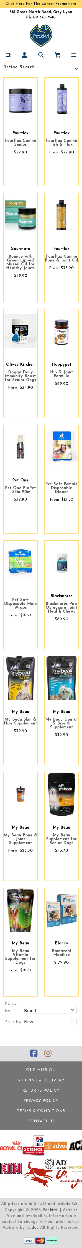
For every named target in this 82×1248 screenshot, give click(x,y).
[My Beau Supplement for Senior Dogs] (61, 794)
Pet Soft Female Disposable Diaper (61, 488)
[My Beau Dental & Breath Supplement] (61, 678)
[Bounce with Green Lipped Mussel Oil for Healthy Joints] (20, 215)
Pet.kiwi (50, 1210)
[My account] (25, 55)
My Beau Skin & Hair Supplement (20, 721)
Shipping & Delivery (41, 1080)
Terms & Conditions (41, 1111)
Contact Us (41, 1121)
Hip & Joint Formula (61, 374)
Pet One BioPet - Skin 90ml (20, 490)
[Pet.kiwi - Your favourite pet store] (41, 35)
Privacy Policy (41, 1101)
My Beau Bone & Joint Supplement (20, 839)
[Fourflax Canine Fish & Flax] (61, 99)
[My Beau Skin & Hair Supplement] (20, 678)
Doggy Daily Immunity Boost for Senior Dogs (20, 376)
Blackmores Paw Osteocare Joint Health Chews (61, 607)
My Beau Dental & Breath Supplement (61, 723)
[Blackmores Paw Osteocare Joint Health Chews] (61, 562)
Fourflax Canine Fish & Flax (61, 143)
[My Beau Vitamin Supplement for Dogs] (20, 909)
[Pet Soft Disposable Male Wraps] (20, 562)
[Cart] (57, 55)
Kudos (32, 1228)
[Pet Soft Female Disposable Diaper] (61, 446)
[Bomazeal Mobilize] (61, 909)
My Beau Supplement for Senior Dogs (61, 839)
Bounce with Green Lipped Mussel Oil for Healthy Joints (20, 262)
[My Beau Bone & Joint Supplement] (20, 794)
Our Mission (41, 1070)
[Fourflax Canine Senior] (20, 99)
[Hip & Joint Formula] (61, 331)
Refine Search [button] (19, 67)
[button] (8, 55)
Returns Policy (41, 1091)
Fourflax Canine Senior (20, 143)
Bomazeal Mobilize (61, 953)
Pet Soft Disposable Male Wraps (20, 604)
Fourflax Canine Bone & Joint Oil (61, 258)
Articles (70, 1210)
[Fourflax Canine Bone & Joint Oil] (61, 215)
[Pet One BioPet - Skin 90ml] (20, 446)
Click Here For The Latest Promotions (41, 4)
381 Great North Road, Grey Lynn (41, 12)
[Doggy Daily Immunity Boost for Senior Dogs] (20, 331)
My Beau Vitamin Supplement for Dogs (20, 957)
